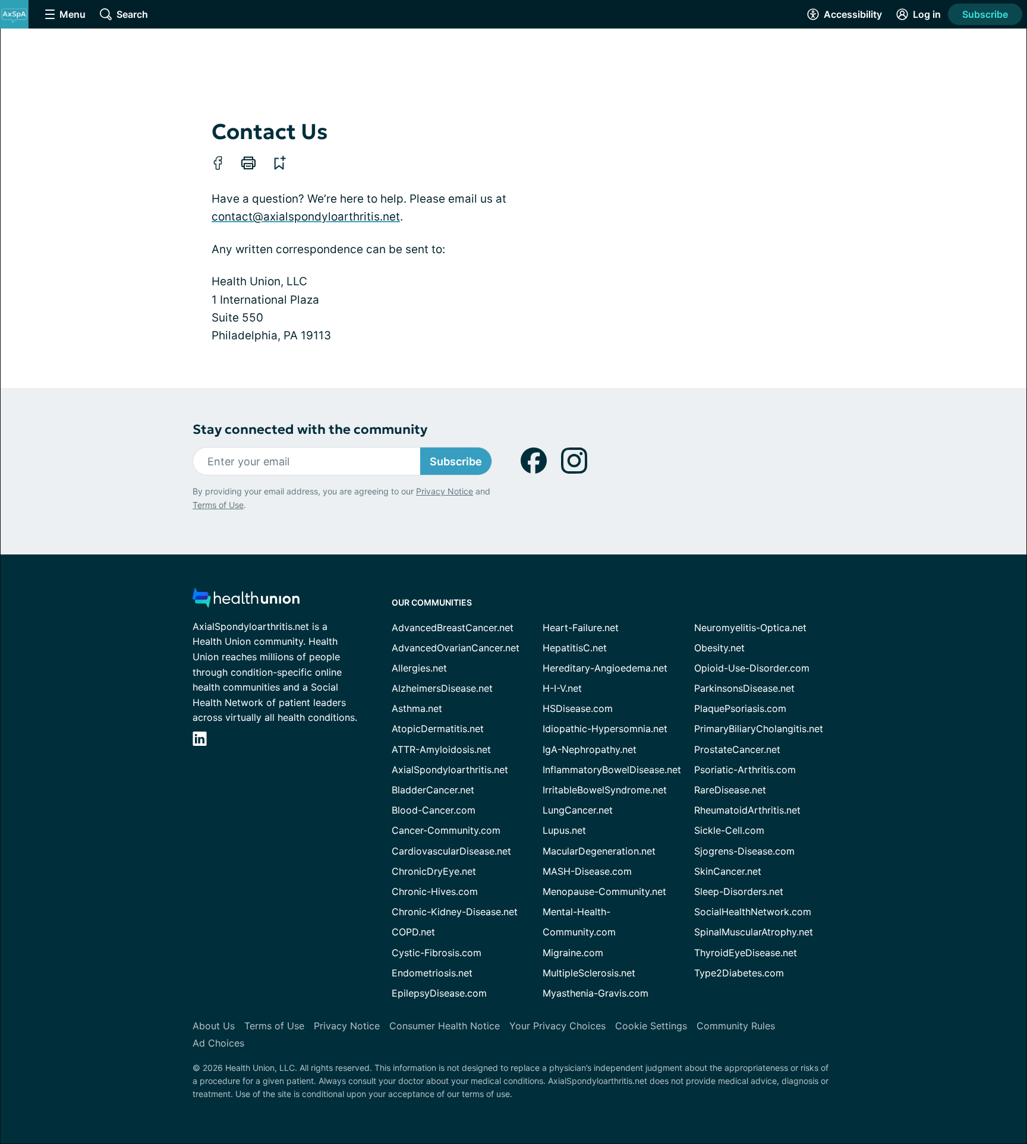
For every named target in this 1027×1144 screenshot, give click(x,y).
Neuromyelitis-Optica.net (750, 628)
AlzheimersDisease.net (442, 688)
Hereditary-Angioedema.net (605, 668)
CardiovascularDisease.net (451, 851)
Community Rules (736, 1026)
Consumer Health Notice (444, 1026)
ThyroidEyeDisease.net (745, 953)
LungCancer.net (578, 810)
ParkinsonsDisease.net (744, 688)
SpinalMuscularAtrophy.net (753, 932)
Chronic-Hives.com (435, 891)
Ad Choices (218, 1043)
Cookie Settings (651, 1026)
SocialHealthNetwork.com (752, 912)
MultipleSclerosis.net (589, 973)
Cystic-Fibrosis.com (436, 953)
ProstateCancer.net (737, 749)
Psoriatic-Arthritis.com (745, 770)
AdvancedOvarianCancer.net (455, 648)
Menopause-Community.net (604, 891)
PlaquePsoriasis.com (740, 708)
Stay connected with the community (310, 429)
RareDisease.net (730, 790)
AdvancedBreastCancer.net (453, 628)
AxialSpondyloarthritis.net (450, 770)
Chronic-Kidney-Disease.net (455, 912)
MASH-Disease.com (587, 871)
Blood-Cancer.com (433, 810)
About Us (214, 1026)
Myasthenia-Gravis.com (595, 993)
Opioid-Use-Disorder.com (751, 668)
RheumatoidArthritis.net (747, 810)
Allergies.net (419, 668)
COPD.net (413, 932)
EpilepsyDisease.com (439, 993)
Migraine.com (573, 953)
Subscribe (985, 14)
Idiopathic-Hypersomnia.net (605, 729)
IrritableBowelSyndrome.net (605, 790)
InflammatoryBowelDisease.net (612, 770)
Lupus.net (564, 830)
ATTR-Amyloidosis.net (441, 749)
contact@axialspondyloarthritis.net (306, 216)
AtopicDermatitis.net (438, 729)
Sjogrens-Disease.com (744, 851)
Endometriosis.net (432, 973)
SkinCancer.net (727, 871)
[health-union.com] (246, 601)
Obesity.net (719, 648)
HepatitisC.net (575, 648)
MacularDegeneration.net (599, 851)
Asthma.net (417, 708)
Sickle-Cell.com (729, 830)
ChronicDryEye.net (434, 871)
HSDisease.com (578, 708)
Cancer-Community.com (446, 830)
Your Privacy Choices (557, 1026)
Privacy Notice (444, 491)
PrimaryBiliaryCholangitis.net (758, 729)
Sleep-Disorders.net (738, 891)
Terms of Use (218, 505)
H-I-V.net (562, 688)
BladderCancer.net (433, 790)
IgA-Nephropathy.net (590, 749)
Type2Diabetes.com (739, 973)
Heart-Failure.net (581, 628)
